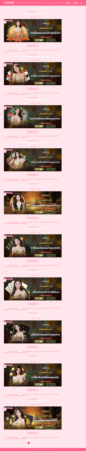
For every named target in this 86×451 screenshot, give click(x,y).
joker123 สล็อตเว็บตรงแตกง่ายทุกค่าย (33, 315)
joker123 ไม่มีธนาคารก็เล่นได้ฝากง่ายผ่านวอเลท (33, 142)
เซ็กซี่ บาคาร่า (45, 3)
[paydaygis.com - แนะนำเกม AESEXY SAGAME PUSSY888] (9, 3)
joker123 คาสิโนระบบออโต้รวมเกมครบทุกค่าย (33, 56)
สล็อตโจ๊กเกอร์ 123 (18, 51)
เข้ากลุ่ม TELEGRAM (53, 3)
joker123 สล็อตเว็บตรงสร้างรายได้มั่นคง (32, 272)
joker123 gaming (42, 50)
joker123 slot (48, 50)
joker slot (33, 50)
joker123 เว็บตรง (7, 51)
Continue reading (32, 45)
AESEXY (18, 3)
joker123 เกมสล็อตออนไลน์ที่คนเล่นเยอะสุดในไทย (32, 186)
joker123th (13, 51)
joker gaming (31, 11)
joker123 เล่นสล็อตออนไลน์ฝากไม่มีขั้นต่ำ (32, 13)
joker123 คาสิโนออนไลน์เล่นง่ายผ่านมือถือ (33, 229)
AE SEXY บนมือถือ (25, 3)
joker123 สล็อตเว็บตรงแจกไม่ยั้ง (33, 401)
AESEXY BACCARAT (36, 3)
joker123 (36, 11)
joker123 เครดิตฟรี (55, 50)
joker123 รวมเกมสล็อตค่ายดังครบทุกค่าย (33, 99)
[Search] (81, 3)
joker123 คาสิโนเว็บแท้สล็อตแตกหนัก (32, 358)
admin (39, 17)
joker (23, 50)
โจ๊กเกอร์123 (25, 51)
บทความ (61, 3)
